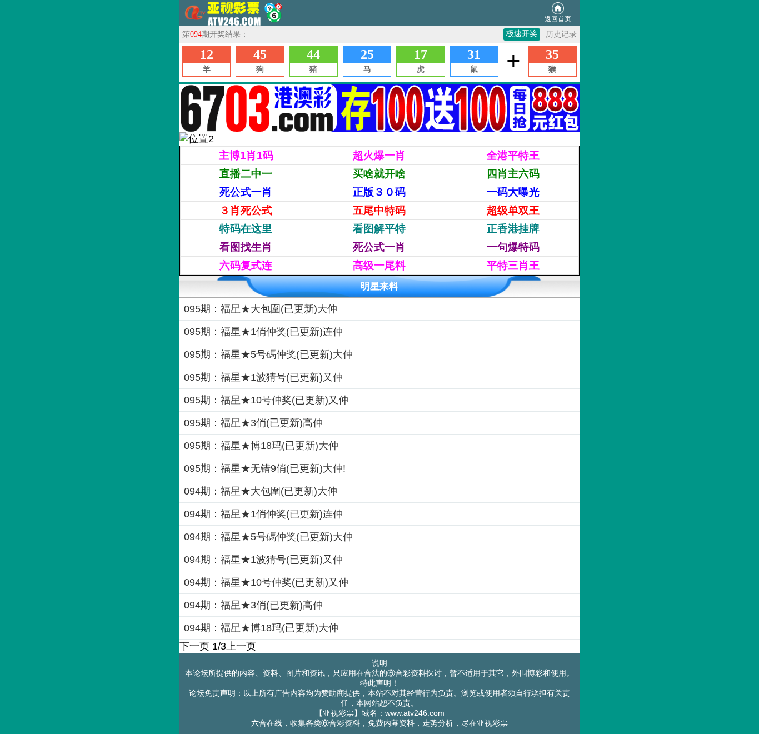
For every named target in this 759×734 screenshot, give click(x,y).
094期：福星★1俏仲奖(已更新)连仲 (263, 514)
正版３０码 (379, 192)
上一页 (241, 646)
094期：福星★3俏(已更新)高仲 (253, 605)
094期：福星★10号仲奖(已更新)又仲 (266, 582)
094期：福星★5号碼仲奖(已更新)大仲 (268, 536)
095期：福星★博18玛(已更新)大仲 (261, 445)
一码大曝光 (513, 192)
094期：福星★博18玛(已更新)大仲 (261, 627)
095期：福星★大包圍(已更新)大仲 (260, 308)
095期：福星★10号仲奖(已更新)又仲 (266, 400)
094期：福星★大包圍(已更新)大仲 (260, 491)
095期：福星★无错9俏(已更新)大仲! (265, 468)
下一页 (194, 646)
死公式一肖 (245, 192)
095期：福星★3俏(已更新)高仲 (253, 422)
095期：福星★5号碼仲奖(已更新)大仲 (268, 354)
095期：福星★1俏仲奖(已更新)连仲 (263, 331)
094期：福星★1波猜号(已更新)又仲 (263, 559)
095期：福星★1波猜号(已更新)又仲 (263, 377)
